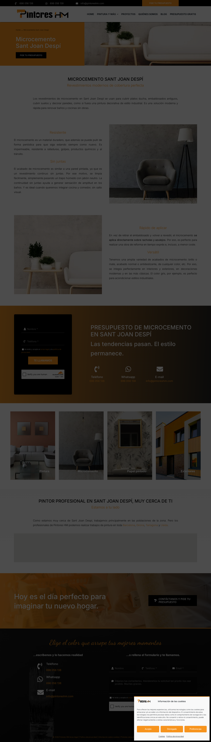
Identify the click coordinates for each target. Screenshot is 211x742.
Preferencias (196, 729)
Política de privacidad (175, 736)
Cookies (161, 736)
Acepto (148, 729)
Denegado (172, 729)
